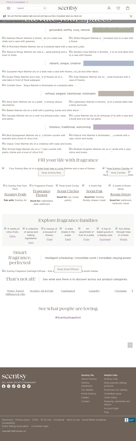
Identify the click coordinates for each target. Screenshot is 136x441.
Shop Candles (118, 172)
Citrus (12, 236)
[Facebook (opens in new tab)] (3, 386)
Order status (110, 397)
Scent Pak (94, 191)
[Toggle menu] (8, 8)
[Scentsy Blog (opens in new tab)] (29, 386)
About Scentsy (89, 378)
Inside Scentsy (88, 393)
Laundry (94, 291)
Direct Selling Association (15, 426)
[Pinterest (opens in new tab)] (19, 386)
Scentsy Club (111, 378)
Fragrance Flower (41, 193)
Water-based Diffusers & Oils (15, 293)
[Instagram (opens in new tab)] (9, 386)
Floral (49, 239)
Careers (85, 397)
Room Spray (120, 194)
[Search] (44, 8)
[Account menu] (106, 8)
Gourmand (105, 239)
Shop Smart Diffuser (68, 269)
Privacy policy (22, 419)
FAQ (106, 412)
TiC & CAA (46, 419)
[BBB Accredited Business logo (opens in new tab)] (130, 420)
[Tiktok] (14, 386)
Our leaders (87, 389)
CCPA (35, 419)
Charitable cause (112, 393)
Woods (123, 239)
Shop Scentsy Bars (51, 172)
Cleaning (121, 291)
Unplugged (68, 291)
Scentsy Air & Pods (41, 291)
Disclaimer (59, 419)
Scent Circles (68, 191)
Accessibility (8, 422)
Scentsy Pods (15, 194)
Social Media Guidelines (94, 419)
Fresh (68, 239)
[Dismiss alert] (131, 16)
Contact (85, 401)
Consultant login (39, 426)
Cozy (31, 242)
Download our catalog (115, 389)
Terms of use (73, 419)
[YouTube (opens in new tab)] (24, 386)
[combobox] (31, 8)
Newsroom (7, 419)
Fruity (86, 239)
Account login (111, 408)
